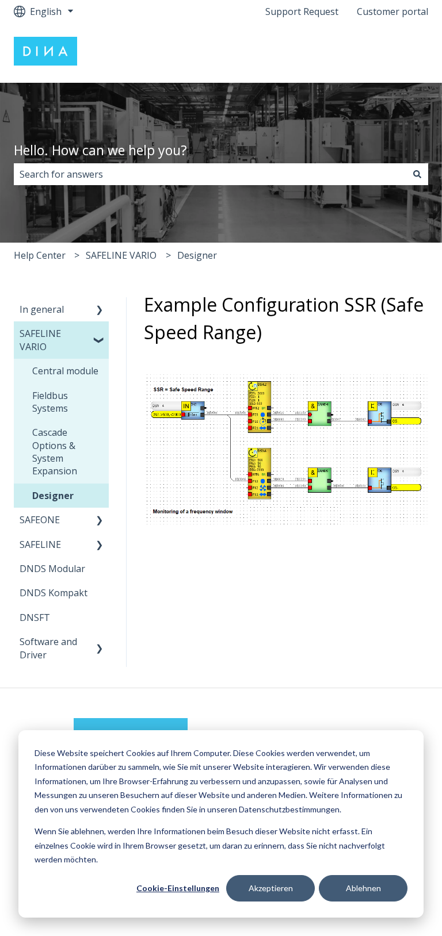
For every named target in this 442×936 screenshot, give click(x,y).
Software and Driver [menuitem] (48, 648)
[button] (99, 310)
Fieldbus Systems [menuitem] (50, 402)
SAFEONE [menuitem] (40, 519)
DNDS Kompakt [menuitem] (53, 592)
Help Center (40, 255)
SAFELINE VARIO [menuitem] (40, 339)
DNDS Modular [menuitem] (52, 568)
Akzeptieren (271, 888)
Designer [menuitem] (53, 495)
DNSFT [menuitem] (35, 617)
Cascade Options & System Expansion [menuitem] (54, 451)
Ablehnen (363, 888)
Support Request (301, 11)
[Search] (417, 174)
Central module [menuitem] (65, 371)
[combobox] (210, 174)
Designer (197, 255)
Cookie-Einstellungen (177, 888)
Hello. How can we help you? (100, 150)
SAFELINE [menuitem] (40, 544)
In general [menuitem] (42, 309)
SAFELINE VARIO (121, 255)
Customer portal (392, 11)
